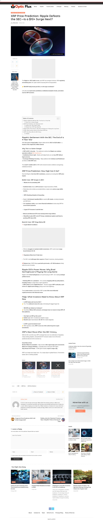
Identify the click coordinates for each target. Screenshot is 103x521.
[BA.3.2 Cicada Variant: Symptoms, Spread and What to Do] (86, 433)
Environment (77, 480)
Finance (13, 12)
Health (45, 480)
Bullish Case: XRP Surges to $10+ (33, 125)
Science (83, 480)
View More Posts (59, 399)
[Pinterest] (12, 66)
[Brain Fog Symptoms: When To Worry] (74, 448)
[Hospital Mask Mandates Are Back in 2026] (74, 433)
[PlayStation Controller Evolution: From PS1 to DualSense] (62, 477)
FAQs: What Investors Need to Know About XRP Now (35, 130)
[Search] (91, 6)
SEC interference (36, 153)
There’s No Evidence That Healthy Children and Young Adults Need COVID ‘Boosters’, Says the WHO (15, 85)
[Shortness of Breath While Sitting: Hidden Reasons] (86, 448)
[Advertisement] (43, 68)
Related (27, 133)
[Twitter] (16, 62)
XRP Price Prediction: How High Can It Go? (33, 123)
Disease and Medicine (37, 480)
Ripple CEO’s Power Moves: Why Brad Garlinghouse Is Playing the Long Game (41, 128)
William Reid (24, 399)
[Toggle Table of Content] (57, 118)
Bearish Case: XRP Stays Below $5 (33, 127)
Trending (22, 12)
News (18, 12)
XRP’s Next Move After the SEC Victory (32, 132)
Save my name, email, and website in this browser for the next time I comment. (27, 455)
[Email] (16, 66)
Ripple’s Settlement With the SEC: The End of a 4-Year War (37, 120)
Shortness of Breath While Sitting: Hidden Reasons (85, 455)
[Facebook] (12, 62)
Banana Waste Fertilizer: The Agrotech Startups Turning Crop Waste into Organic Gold (82, 487)
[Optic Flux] (21, 6)
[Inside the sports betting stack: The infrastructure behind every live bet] (72, 355)
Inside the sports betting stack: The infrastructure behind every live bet (83, 354)
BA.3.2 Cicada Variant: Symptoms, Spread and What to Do (86, 440)
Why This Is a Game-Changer (32, 122)
